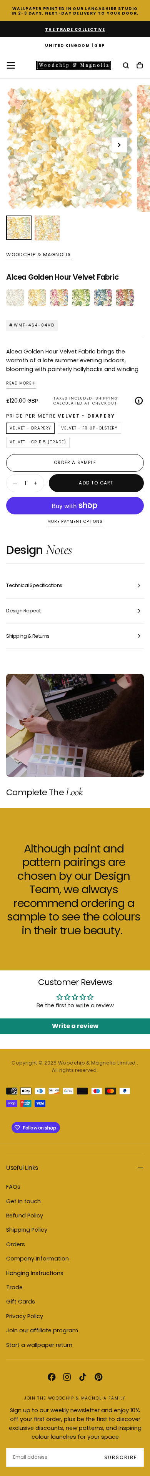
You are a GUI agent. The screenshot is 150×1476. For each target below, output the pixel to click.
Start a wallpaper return (39, 1345)
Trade (14, 1287)
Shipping (106, 398)
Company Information (37, 1258)
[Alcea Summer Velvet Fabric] (59, 298)
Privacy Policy (24, 1316)
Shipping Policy (26, 1230)
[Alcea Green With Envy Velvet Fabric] (81, 298)
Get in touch (23, 1201)
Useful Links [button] (22, 1167)
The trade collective (75, 29)
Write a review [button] (75, 1026)
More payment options (74, 521)
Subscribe (120, 1457)
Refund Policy (24, 1215)
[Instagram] (67, 1376)
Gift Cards (20, 1301)
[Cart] (139, 66)
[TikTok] (82, 1376)
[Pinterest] (98, 1376)
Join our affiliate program (42, 1330)
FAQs (13, 1187)
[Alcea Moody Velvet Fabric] (125, 298)
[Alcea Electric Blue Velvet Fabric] (103, 298)
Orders (15, 1244)
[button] (75, 46)
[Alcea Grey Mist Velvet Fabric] (15, 298)
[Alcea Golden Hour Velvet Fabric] (37, 298)
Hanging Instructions (34, 1273)
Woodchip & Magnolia (38, 255)
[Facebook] (51, 1376)
